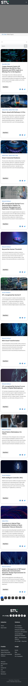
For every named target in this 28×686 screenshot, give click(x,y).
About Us (3, 661)
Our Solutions (18, 625)
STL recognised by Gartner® (11, 295)
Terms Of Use (11, 680)
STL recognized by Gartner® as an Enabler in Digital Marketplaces (13, 387)
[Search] (25, 46)
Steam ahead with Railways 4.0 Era (13, 112)
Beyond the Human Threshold (12, 249)
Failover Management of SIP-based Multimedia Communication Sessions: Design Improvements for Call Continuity (14, 571)
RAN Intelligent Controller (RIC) (12, 478)
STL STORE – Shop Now (21, 641)
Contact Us (3, 667)
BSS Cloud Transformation (11, 340)
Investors (3, 672)
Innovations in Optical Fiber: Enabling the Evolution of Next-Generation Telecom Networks (12, 525)
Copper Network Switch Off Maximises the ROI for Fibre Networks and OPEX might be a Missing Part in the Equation (12, 69)
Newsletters (18, 654)
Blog (16, 652)
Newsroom (3, 674)
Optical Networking (5, 652)
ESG (2, 665)
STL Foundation (19, 656)
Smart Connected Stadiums (11, 158)
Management (4, 663)
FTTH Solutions (18, 627)
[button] (20, 89)
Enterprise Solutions (20, 629)
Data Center (4, 627)
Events (16, 650)
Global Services (4, 650)
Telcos (2, 625)
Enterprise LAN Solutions (21, 631)
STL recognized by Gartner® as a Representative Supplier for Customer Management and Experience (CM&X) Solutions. (13, 206)
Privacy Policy (16, 680)
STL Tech (12, 681)
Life (2, 669)
